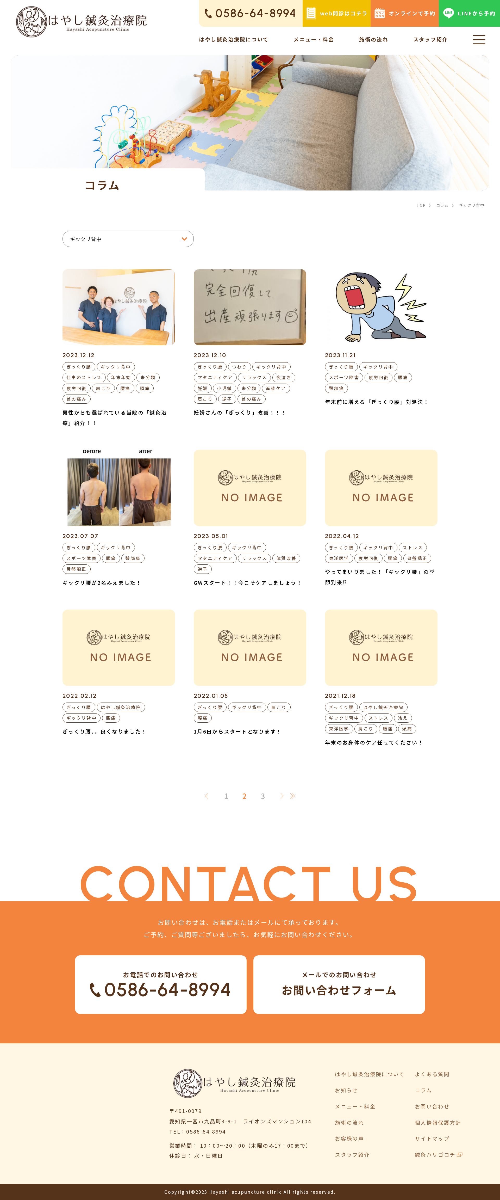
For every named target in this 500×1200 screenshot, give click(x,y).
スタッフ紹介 (430, 39)
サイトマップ (432, 1138)
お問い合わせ (432, 1106)
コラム (442, 205)
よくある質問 (432, 1074)
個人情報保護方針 (438, 1122)
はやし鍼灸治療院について (233, 39)
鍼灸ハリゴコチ (435, 1154)
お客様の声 (349, 1138)
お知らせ (346, 1090)
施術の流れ (373, 39)
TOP (421, 205)
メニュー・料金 (313, 39)
